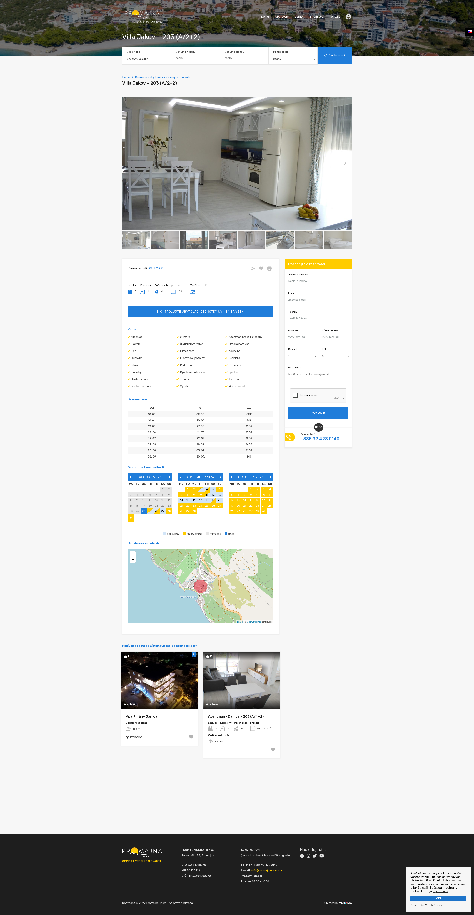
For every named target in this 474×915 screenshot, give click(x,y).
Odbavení (293, 330)
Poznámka (294, 367)
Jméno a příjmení (298, 274)
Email (291, 293)
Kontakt (334, 16)
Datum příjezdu (186, 52)
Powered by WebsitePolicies (426, 905)
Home (126, 77)
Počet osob (280, 52)
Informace (316, 16)
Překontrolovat (330, 330)
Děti (324, 349)
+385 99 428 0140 (320, 439)
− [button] (133, 559)
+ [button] (133, 554)
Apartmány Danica (141, 716)
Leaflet (240, 621)
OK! (438, 898)
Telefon (292, 311)
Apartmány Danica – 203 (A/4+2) (236, 716)
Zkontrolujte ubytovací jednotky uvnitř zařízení (200, 311)
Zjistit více (440, 891)
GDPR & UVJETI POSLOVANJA (141, 861)
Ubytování (281, 16)
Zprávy (299, 16)
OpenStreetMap (254, 621)
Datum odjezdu (234, 52)
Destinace (133, 52)
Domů (265, 16)
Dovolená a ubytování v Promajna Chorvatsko (164, 77)
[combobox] (146, 59)
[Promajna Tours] (142, 27)
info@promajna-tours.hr (266, 870)
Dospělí (292, 349)
